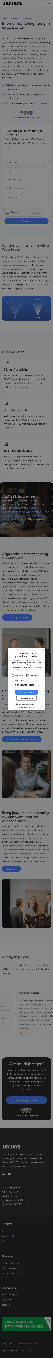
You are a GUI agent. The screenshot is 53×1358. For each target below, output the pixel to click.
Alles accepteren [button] (26, 692)
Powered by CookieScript (26, 707)
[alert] (26, 679)
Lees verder (31, 670)
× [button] (42, 650)
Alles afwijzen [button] (26, 698)
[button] (26, 704)
